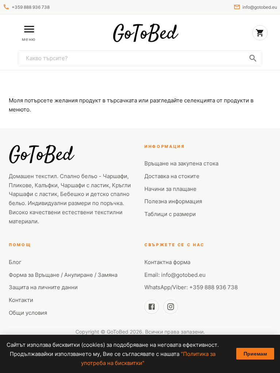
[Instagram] (170, 306)
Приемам (255, 354)
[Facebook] (151, 306)
